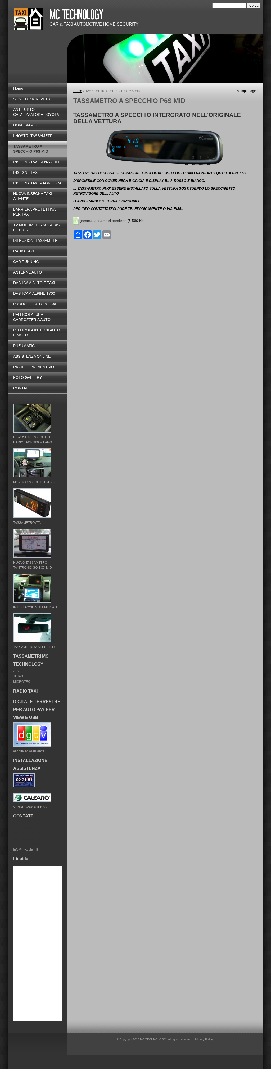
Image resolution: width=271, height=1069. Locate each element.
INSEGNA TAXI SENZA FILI (36, 162)
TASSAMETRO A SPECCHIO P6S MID (30, 148)
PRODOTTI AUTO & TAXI (34, 304)
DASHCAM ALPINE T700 (34, 293)
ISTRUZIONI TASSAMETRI (36, 240)
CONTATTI (22, 388)
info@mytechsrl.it (25, 850)
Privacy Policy (204, 1039)
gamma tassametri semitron (103, 221)
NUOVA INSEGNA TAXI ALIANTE (32, 196)
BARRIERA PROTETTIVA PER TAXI (34, 211)
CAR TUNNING (26, 262)
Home (77, 91)
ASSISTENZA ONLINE (32, 356)
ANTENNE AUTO (27, 272)
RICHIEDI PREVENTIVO (33, 367)
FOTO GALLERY (27, 377)
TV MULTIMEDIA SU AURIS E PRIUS (36, 227)
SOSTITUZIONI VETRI (32, 99)
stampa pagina (248, 91)
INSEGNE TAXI (26, 172)
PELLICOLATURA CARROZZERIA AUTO (32, 317)
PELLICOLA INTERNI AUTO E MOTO (36, 332)
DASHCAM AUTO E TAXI (34, 283)
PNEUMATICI (24, 346)
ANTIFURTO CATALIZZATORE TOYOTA (36, 112)
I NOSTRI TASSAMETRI (33, 136)
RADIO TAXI (23, 251)
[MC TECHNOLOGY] (28, 19)
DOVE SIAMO (25, 125)
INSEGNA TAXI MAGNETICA (37, 183)
